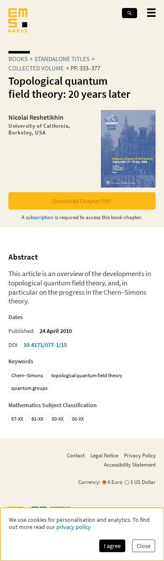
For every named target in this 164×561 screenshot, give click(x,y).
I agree (112, 546)
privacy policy (73, 527)
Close (144, 546)
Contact (76, 455)
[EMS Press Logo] (17, 21)
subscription (39, 217)
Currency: (89, 482)
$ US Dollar (143, 482)
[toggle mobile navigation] (151, 12)
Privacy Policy (140, 455)
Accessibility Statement (130, 464)
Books (18, 59)
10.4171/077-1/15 (45, 345)
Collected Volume (36, 68)
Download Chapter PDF (82, 201)
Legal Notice (104, 455)
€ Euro (115, 482)
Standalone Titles (62, 59)
